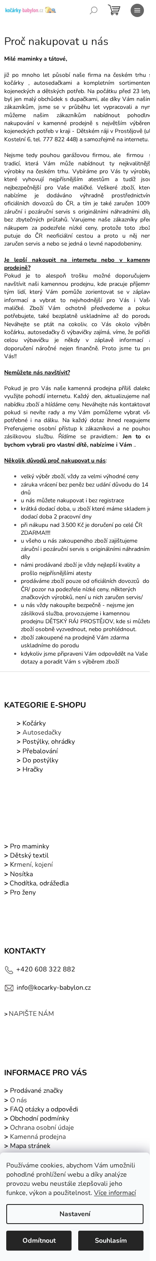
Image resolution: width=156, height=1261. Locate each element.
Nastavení (74, 1214)
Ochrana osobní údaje (42, 1127)
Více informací (115, 1192)
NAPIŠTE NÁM (31, 1013)
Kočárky (33, 723)
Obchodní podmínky (39, 1118)
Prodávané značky (35, 1090)
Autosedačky (41, 732)
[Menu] (137, 10)
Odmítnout (39, 1240)
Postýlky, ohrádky (48, 741)
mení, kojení (30, 864)
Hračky (32, 769)
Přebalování (40, 751)
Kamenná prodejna (38, 1136)
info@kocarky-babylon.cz (54, 987)
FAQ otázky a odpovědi (43, 1109)
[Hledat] (93, 10)
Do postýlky (40, 760)
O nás (18, 1100)
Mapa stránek (30, 1145)
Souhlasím (111, 1240)
